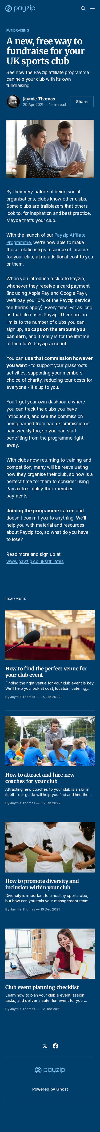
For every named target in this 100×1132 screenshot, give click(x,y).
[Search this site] (83, 8)
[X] (44, 1046)
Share (82, 101)
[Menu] (92, 8)
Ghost (62, 1089)
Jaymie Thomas (39, 98)
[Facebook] (55, 1046)
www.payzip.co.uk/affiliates (34, 561)
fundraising (17, 30)
